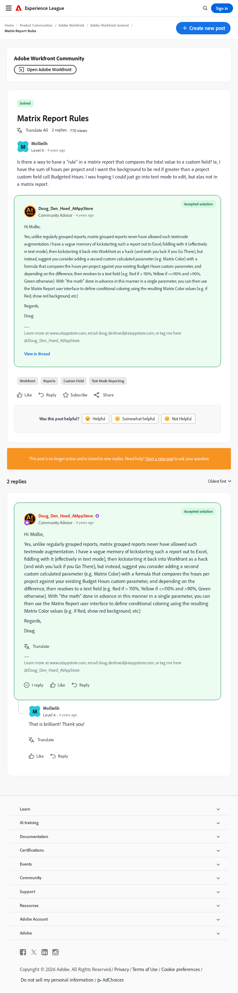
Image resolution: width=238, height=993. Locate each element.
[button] (203, 28)
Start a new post (160, 458)
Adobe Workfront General (109, 25)
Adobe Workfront (71, 25)
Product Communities (36, 25)
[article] (117, 601)
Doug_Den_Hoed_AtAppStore (65, 208)
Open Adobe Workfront (49, 69)
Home (9, 25)
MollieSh (39, 143)
